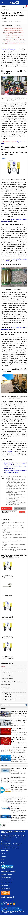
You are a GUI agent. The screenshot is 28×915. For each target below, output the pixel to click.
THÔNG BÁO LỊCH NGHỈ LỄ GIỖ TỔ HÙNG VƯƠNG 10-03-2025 (18, 739)
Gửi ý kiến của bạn (6, 508)
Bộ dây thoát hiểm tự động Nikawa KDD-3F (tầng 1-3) (7, 616)
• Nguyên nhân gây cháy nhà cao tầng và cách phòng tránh (16, 495)
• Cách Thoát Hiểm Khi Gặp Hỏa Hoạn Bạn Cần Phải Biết (16, 477)
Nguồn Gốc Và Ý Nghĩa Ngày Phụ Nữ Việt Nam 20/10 (18, 756)
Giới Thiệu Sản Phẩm (8, 672)
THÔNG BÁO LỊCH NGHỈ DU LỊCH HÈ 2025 (12, 547)
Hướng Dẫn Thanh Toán (7, 874)
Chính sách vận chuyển (6, 882)
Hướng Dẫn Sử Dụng (8, 675)
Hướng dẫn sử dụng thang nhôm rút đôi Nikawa (18, 798)
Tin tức (7, 9)
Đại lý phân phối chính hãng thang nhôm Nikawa (18, 786)
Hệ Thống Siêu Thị (7, 696)
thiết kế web (21, 911)
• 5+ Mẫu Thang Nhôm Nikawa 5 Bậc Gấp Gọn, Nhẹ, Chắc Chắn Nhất (16, 503)
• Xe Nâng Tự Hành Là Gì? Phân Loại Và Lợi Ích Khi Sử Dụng (16, 489)
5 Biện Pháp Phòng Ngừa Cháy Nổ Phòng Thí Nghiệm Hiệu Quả (19, 722)
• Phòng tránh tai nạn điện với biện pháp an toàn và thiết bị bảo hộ (16, 486)
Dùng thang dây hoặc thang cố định (14, 35)
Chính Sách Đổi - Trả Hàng (7, 880)
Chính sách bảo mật (5, 888)
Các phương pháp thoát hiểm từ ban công (13, 30)
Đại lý (2, 691)
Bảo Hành (3, 856)
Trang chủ (2, 9)
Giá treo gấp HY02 (7, 595)
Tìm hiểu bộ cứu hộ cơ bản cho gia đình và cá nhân (14, 525)
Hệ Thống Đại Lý (7, 694)
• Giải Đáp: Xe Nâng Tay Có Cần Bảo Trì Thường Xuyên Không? (15, 492)
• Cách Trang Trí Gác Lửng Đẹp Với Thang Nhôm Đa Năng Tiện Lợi (16, 497)
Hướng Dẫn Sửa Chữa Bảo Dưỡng (11, 681)
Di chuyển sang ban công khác (13, 37)
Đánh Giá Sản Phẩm (8, 678)
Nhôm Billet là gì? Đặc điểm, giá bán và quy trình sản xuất (13, 545)
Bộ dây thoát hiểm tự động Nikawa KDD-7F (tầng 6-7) (7, 576)
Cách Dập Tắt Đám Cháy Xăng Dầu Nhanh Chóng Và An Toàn (19, 712)
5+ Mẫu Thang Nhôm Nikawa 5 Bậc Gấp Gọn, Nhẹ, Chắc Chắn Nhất (14, 531)
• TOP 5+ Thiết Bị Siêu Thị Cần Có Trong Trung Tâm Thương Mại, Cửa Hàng (15, 483)
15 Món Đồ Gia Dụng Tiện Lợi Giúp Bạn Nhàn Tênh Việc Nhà (14, 535)
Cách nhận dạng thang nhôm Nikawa (18, 769)
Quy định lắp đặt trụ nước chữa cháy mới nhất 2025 (13, 523)
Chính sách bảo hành (6, 877)
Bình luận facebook (19, 508)
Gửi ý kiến (22, 512)
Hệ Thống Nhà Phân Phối (9, 699)
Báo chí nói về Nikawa (6, 687)
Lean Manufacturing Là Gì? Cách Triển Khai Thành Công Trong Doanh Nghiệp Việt (14, 550)
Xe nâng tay (18, 910)
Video (2, 669)
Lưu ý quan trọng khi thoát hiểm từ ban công (13, 43)
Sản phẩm (3, 6)
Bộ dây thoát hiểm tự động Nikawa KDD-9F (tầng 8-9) (7, 637)
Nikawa (10, 451)
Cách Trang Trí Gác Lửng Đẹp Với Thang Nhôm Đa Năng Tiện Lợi (14, 538)
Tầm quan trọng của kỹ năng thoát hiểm (12, 28)
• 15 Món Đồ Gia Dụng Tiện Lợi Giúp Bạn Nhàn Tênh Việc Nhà (15, 500)
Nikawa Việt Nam (8, 900)
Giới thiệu (3, 853)
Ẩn (20, 25)
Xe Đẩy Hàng (16, 908)
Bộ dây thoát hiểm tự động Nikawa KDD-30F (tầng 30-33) (7, 657)
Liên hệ (2, 862)
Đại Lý (2, 859)
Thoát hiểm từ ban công (8, 49)
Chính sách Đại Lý (5, 885)
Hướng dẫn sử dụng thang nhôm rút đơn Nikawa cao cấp (19, 778)
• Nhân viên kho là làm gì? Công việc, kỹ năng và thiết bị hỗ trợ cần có (15, 480)
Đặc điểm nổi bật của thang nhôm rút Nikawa (18, 807)
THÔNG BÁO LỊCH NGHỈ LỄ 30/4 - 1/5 (18, 729)
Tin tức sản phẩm (5, 684)
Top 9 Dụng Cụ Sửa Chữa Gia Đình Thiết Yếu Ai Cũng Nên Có (13, 541)
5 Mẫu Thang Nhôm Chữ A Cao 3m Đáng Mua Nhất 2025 (19, 748)
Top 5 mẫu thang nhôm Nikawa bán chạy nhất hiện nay (13, 528)
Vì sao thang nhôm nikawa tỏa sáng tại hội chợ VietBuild (19, 816)
